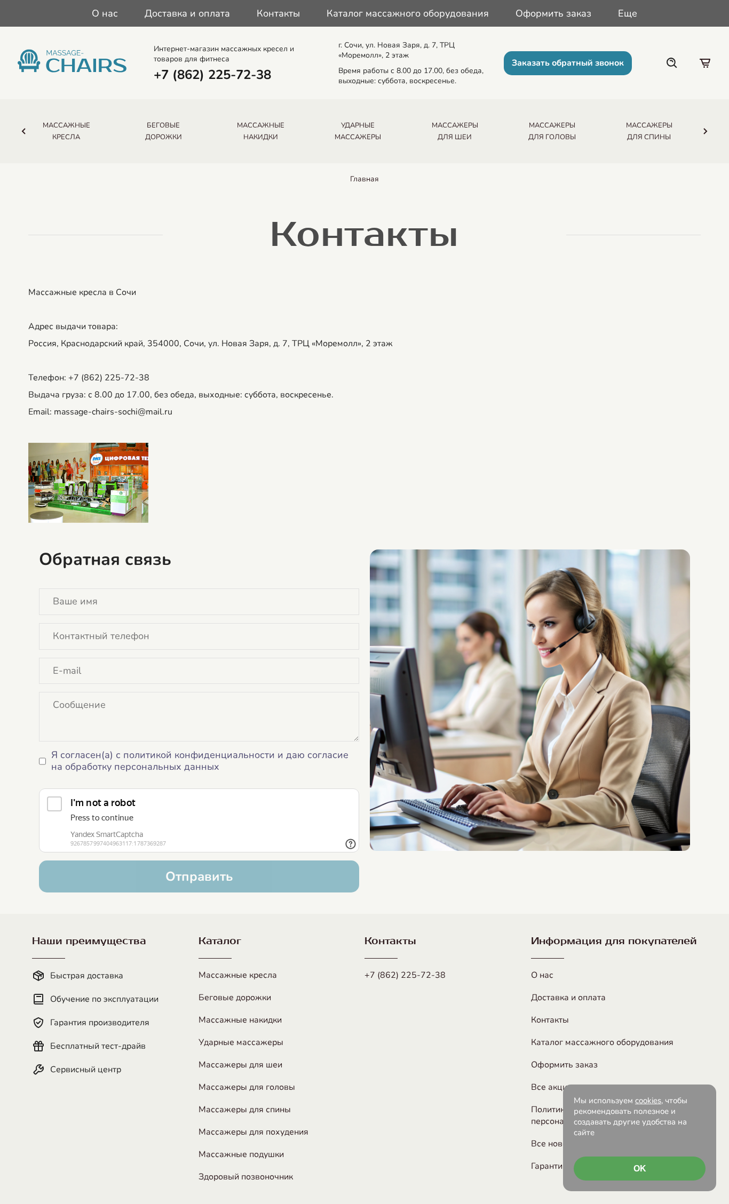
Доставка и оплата (187, 13)
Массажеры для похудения (253, 1132)
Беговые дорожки (235, 997)
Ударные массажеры (241, 1042)
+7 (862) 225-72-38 (405, 975)
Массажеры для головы (247, 1087)
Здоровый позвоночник (246, 1177)
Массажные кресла (238, 975)
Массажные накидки (240, 1020)
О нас (105, 13)
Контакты (278, 13)
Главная (364, 179)
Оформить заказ (553, 13)
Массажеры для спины (245, 1109)
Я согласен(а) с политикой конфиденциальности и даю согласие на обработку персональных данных (199, 760)
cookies (648, 1100)
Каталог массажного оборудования (408, 13)
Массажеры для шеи (240, 1065)
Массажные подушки (241, 1154)
